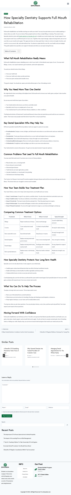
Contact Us (25, 471)
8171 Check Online (43, 474)
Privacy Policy (25, 474)
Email (27, 407)
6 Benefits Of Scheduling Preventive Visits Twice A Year (11, 351)
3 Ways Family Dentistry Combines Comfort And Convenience (18, 331)
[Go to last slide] (4, 355)
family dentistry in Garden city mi (27, 36)
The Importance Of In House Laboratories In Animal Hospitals (19, 434)
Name (4, 407)
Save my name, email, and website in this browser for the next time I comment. (21, 411)
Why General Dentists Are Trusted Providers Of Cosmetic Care (35, 351)
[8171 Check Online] (36, 475)
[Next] (67, 355)
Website (51, 407)
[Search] (67, 425)
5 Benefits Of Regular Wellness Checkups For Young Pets (54, 331)
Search (3, 422)
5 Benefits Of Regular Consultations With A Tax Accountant (19, 449)
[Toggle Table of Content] (18, 51)
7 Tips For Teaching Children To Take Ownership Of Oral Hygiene (20, 442)
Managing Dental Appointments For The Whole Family (57, 351)
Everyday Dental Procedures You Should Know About (17, 446)
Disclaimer (25, 477)
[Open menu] (68, 3)
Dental (6, 13)
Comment (5, 385)
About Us (25, 468)
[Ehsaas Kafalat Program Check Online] (36, 469)
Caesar (6, 355)
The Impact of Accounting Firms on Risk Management (17, 438)
